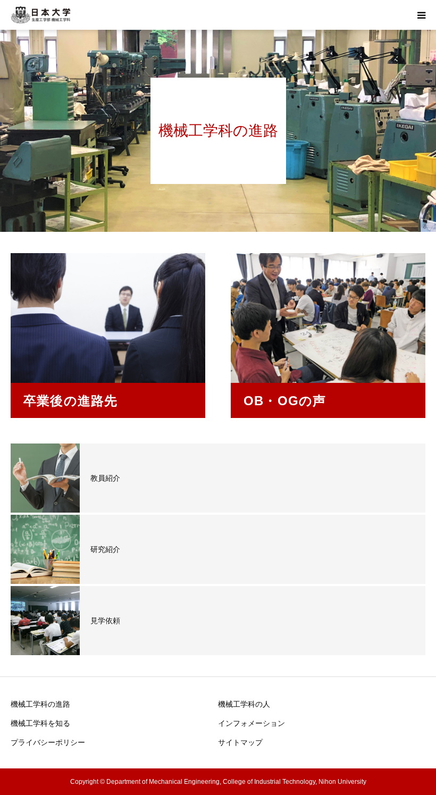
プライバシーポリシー (48, 742)
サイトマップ (240, 742)
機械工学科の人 (244, 704)
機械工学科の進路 (40, 704)
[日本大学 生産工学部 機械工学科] (41, 15)
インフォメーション (251, 723)
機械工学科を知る (40, 723)
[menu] (421, 15)
